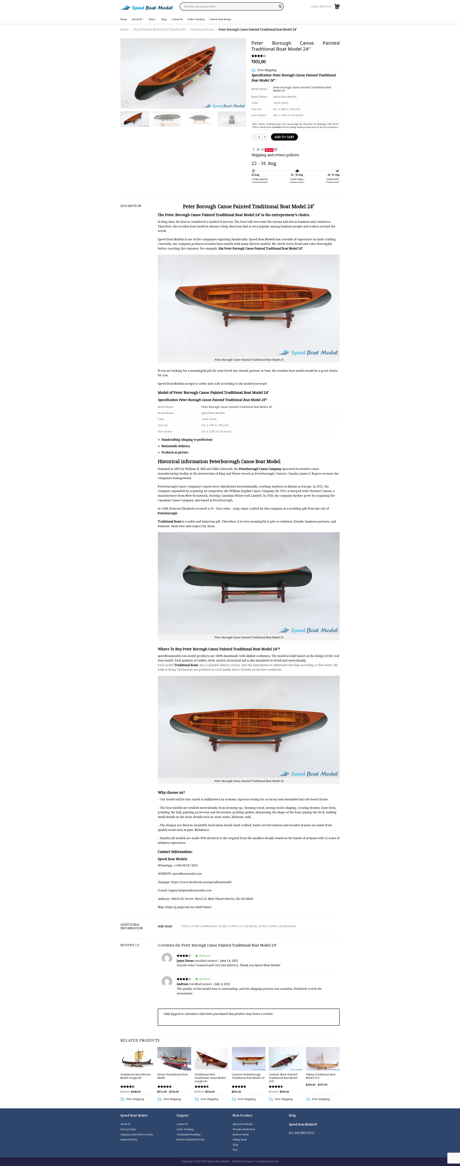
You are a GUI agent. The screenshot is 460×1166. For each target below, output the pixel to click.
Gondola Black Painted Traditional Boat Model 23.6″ (283, 1078)
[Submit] (280, 6)
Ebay (235, 1144)
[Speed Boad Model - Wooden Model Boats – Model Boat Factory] (147, 7)
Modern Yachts (241, 1134)
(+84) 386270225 (302, 1133)
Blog (164, 19)
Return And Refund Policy (191, 1139)
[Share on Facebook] (253, 149)
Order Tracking (196, 19)
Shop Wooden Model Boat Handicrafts (159, 29)
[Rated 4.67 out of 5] (239, 1086)
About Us (137, 19)
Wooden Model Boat (244, 1129)
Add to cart (284, 137)
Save (270, 150)
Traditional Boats (202, 29)
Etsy (235, 1149)
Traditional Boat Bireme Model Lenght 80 (135, 1076)
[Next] (239, 73)
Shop (152, 19)
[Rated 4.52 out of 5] (202, 1086)
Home (123, 19)
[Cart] (337, 6)
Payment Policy (128, 1139)
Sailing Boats (240, 1139)
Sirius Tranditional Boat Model (172, 1076)
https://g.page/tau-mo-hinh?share (188, 907)
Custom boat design (220, 19)
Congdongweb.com (267, 1161)
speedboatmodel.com (172, 656)
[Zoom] (125, 104)
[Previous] (127, 73)
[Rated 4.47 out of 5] (127, 1086)
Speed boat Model (243, 1124)
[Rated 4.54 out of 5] (164, 1086)
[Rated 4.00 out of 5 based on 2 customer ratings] (295, 55)
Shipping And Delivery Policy (136, 1134)
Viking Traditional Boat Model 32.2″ (320, 1076)
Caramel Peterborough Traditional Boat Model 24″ (248, 1076)
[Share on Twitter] (258, 149)
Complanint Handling (189, 1134)
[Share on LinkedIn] (275, 149)
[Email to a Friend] (262, 149)
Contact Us (177, 19)
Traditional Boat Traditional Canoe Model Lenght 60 (210, 1078)
